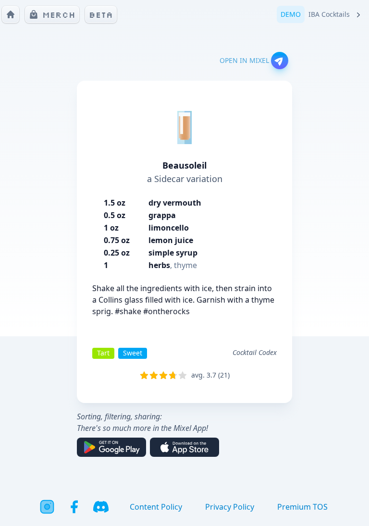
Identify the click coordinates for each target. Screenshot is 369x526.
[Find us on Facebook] (74, 506)
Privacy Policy (229, 507)
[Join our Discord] (101, 506)
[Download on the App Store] (184, 447)
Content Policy (156, 507)
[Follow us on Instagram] (47, 506)
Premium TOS (302, 507)
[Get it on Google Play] (111, 447)
